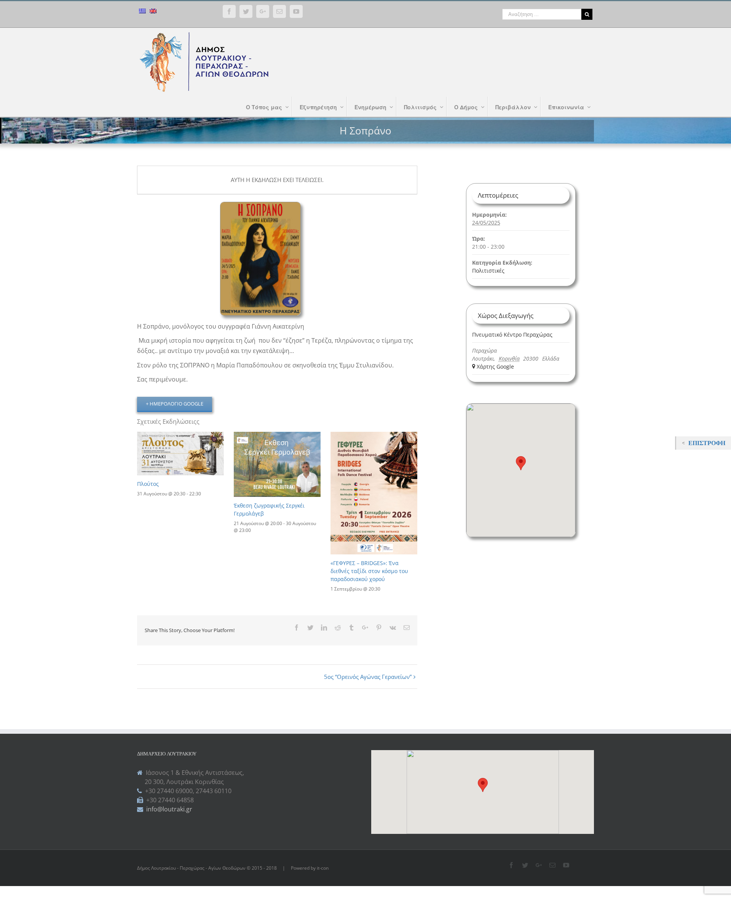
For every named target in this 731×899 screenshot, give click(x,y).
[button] (483, 785)
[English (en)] (153, 12)
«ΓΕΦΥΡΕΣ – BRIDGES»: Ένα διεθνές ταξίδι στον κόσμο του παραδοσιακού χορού (369, 571)
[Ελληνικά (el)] (142, 12)
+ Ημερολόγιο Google (174, 403)
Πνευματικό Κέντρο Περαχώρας (512, 334)
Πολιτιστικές (488, 270)
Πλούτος (148, 483)
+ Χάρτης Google (493, 366)
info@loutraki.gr (168, 809)
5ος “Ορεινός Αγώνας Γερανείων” (368, 676)
